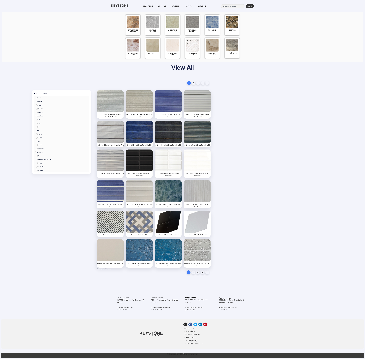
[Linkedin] (200, 324)
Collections (148, 6)
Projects (188, 6)
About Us (162, 6)
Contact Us (189, 328)
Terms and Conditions (193, 343)
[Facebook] (190, 324)
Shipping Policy (190, 340)
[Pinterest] (205, 324)
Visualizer (202, 6)
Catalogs (175, 6)
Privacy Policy (190, 331)
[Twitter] (195, 324)
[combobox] (233, 6)
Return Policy (190, 337)
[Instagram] (185, 324)
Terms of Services (192, 334)
